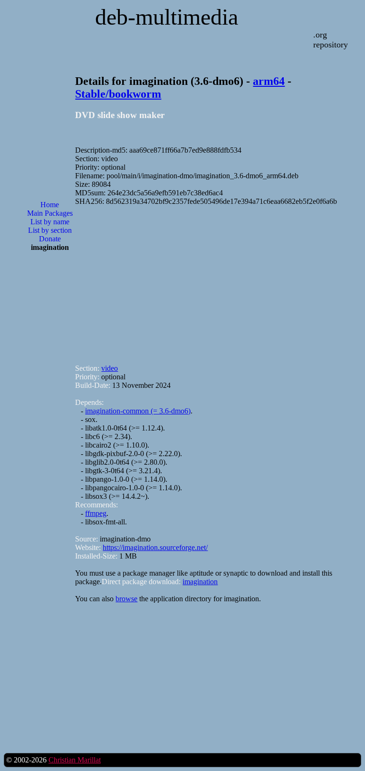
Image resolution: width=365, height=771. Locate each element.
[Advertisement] (50, 411)
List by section (50, 230)
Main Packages (50, 213)
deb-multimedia (166, 16)
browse (126, 599)
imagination (200, 582)
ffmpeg (95, 513)
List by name (49, 222)
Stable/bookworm (118, 94)
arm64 (269, 81)
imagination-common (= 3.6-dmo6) (138, 411)
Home (49, 205)
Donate (50, 239)
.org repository (330, 39)
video (109, 368)
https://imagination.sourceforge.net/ (155, 547)
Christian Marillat (74, 760)
